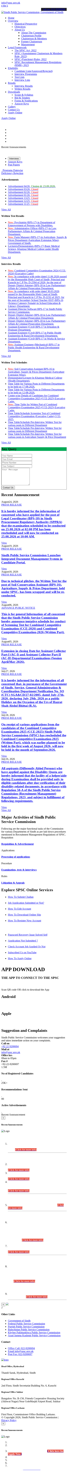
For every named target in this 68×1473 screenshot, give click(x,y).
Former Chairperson (31, 41)
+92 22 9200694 (10, 1046)
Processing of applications (15, 856)
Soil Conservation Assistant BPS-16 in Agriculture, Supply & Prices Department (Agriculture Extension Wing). (36, 372)
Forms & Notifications (26, 100)
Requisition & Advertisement (17, 844)
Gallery (12, 106)
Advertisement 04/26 (32, 186)
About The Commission (33, 32)
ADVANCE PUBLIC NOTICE (18, 607)
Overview (13, 20)
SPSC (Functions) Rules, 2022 (31, 59)
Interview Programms (26, 74)
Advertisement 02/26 (23, 192)
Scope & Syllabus (24, 94)
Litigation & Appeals (13, 882)
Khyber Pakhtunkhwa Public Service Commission (34, 1332)
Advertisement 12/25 (23, 201)
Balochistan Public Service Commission (29, 1329)
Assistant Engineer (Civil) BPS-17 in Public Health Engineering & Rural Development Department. (34, 334)
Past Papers (14, 164)
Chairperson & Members (34, 38)
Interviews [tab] (14, 158)
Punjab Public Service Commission (26, 1326)
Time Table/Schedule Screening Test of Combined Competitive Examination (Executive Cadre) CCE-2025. (34, 416)
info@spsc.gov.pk (10, 2)
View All (6, 209)
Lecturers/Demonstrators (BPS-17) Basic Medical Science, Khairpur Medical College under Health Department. (34, 249)
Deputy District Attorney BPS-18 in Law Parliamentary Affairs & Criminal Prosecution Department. (37, 316)
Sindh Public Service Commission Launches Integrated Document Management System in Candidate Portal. (32, 558)
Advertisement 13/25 (23, 198)
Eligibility (13, 68)
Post (20, 1354)
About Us (20, 29)
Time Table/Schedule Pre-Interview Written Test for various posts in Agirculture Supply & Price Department (37, 435)
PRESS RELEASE (11, 504)
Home (11, 17)
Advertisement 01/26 (23, 195)
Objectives (20, 26)
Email (21, 1351)
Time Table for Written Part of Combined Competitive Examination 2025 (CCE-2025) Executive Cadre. (36, 407)
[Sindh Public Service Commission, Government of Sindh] (32, 12)
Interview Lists (22, 80)
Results (12, 83)
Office (21, 1348)
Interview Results (24, 86)
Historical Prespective (26, 23)
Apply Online (15, 112)
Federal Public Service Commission (26, 1323)
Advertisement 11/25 (23, 204)
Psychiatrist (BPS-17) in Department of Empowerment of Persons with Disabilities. (31, 224)
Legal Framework (17, 47)
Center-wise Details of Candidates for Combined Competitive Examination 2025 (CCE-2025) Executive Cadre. (36, 398)
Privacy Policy (9, 1420)
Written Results (22, 88)
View (4, 542)
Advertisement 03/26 (23, 189)
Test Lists (19, 77)
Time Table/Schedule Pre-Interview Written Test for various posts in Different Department (35, 424)
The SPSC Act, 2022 (25, 50)
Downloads (14, 91)
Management (28, 44)
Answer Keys (22, 103)
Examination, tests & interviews (19, 869)
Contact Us (14, 109)
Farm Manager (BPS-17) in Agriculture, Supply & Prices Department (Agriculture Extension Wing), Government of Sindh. (37, 240)
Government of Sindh (19, 1320)
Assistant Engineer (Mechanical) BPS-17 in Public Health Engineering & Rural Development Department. (34, 347)
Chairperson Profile (31, 35)
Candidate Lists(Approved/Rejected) (34, 71)
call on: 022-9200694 (54, 9)
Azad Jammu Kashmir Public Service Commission (34, 1335)
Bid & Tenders (22, 97)
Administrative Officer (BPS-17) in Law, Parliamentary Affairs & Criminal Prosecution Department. (32, 231)
